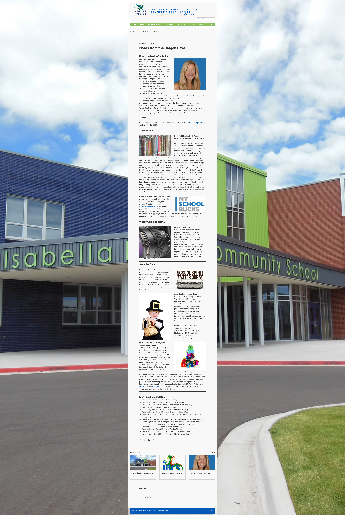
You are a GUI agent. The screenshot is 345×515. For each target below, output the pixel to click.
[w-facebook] (211, 510)
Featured (156, 31)
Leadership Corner (144, 31)
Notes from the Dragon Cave (143, 473)
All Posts (132, 31)
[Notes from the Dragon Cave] (143, 462)
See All (213, 452)
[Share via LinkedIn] (149, 440)
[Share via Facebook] (140, 440)
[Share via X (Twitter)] (144, 440)
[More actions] (205, 43)
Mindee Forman (164, 510)
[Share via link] (153, 440)
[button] (193, 14)
